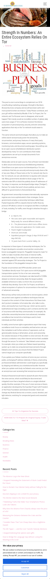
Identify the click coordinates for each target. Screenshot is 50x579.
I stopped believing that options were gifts (18, 533)
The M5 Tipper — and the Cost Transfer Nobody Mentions (25, 529)
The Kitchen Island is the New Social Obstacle (20, 498)
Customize (25, 567)
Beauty (5, 437)
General (8, 46)
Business (6, 445)
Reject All (25, 574)
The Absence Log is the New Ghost (16, 476)
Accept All (25, 561)
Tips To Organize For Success (26, 411)
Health (5, 457)
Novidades (7, 461)
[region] (25, 560)
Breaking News (8, 441)
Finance (5, 449)
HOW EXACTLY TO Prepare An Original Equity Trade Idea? (25, 419)
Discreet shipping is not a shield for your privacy (21, 494)
